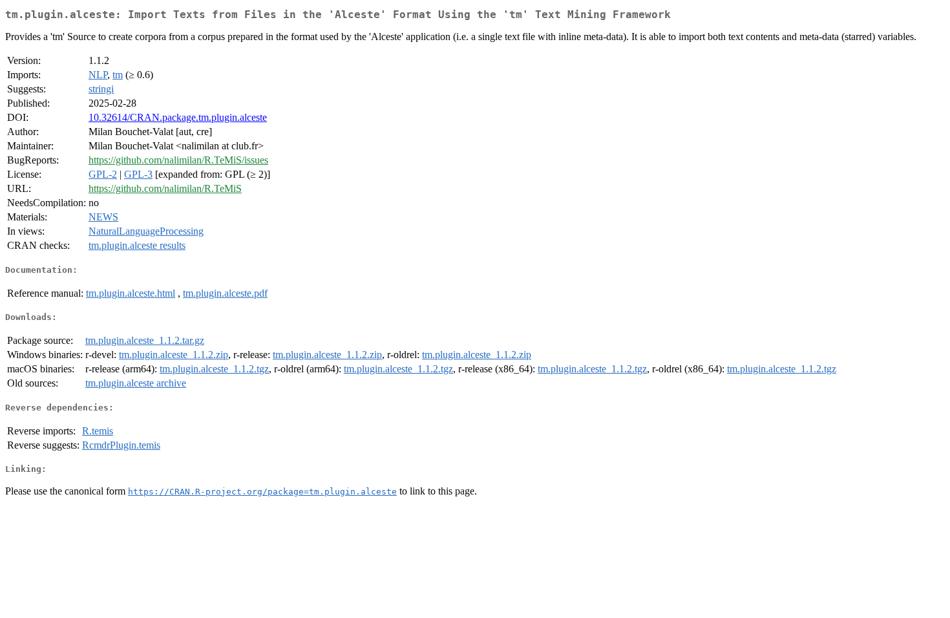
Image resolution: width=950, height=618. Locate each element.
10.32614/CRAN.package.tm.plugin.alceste (178, 117)
